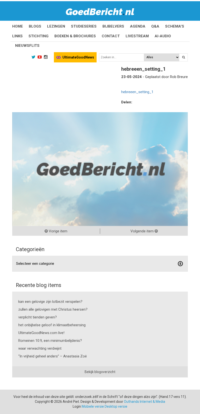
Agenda (137, 26)
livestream (137, 36)
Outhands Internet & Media (144, 402)
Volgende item (142, 231)
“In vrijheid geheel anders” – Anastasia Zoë (52, 356)
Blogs (35, 26)
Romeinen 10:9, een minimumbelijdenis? (50, 340)
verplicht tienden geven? (37, 317)
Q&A (155, 26)
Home (17, 26)
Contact (111, 36)
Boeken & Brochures (75, 36)
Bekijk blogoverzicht (100, 372)
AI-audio (163, 36)
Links (17, 36)
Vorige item (57, 231)
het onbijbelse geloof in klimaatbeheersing (52, 325)
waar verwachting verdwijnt (39, 348)
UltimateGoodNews (78, 57)
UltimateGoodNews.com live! (41, 333)
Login (77, 406)
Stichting (39, 36)
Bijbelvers (113, 26)
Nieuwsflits (27, 45)
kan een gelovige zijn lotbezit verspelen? (50, 301)
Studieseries (84, 26)
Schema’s (174, 26)
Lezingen (56, 26)
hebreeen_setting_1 (137, 92)
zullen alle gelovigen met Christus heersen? (53, 309)
